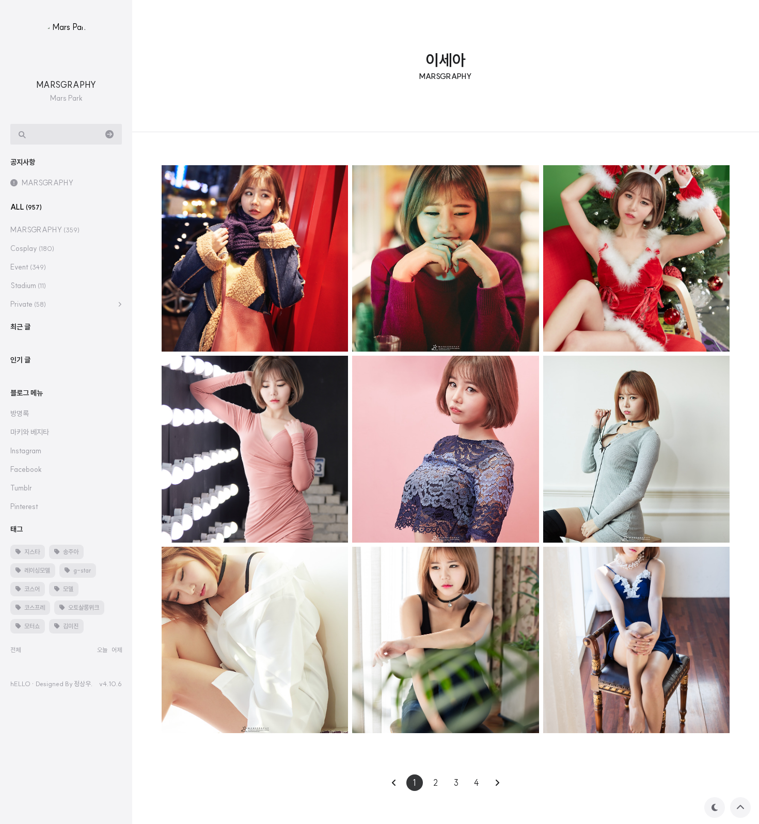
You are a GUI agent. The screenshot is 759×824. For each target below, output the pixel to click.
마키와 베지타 (29, 432)
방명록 (19, 413)
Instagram (25, 450)
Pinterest (24, 506)
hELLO (20, 683)
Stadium (28, 285)
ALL (26, 207)
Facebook (26, 469)
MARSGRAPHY (66, 85)
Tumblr (21, 488)
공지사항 (22, 162)
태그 (16, 529)
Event (28, 267)
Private (28, 304)
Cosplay (32, 248)
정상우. (83, 683)
